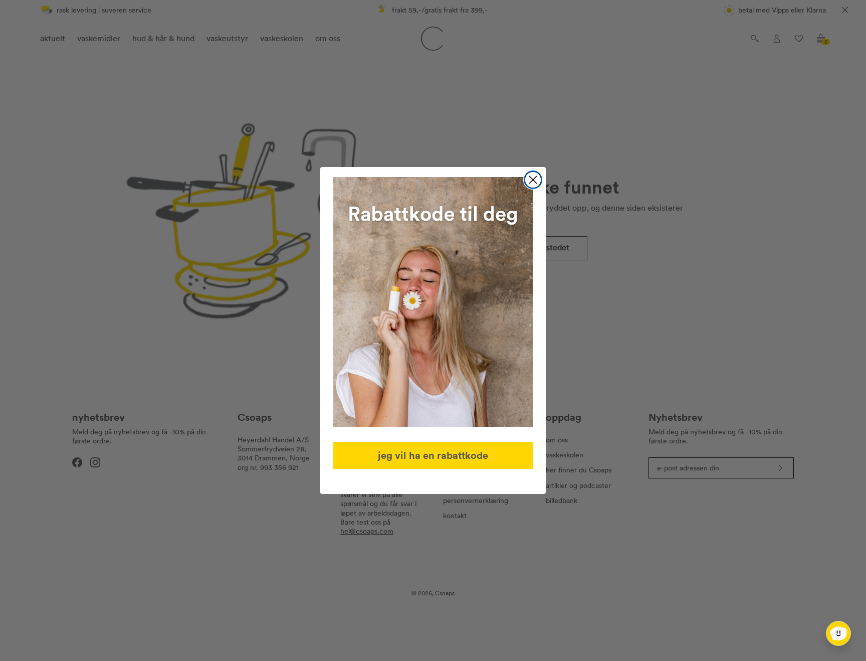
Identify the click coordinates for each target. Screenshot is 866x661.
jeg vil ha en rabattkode (433, 455)
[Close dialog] (533, 180)
